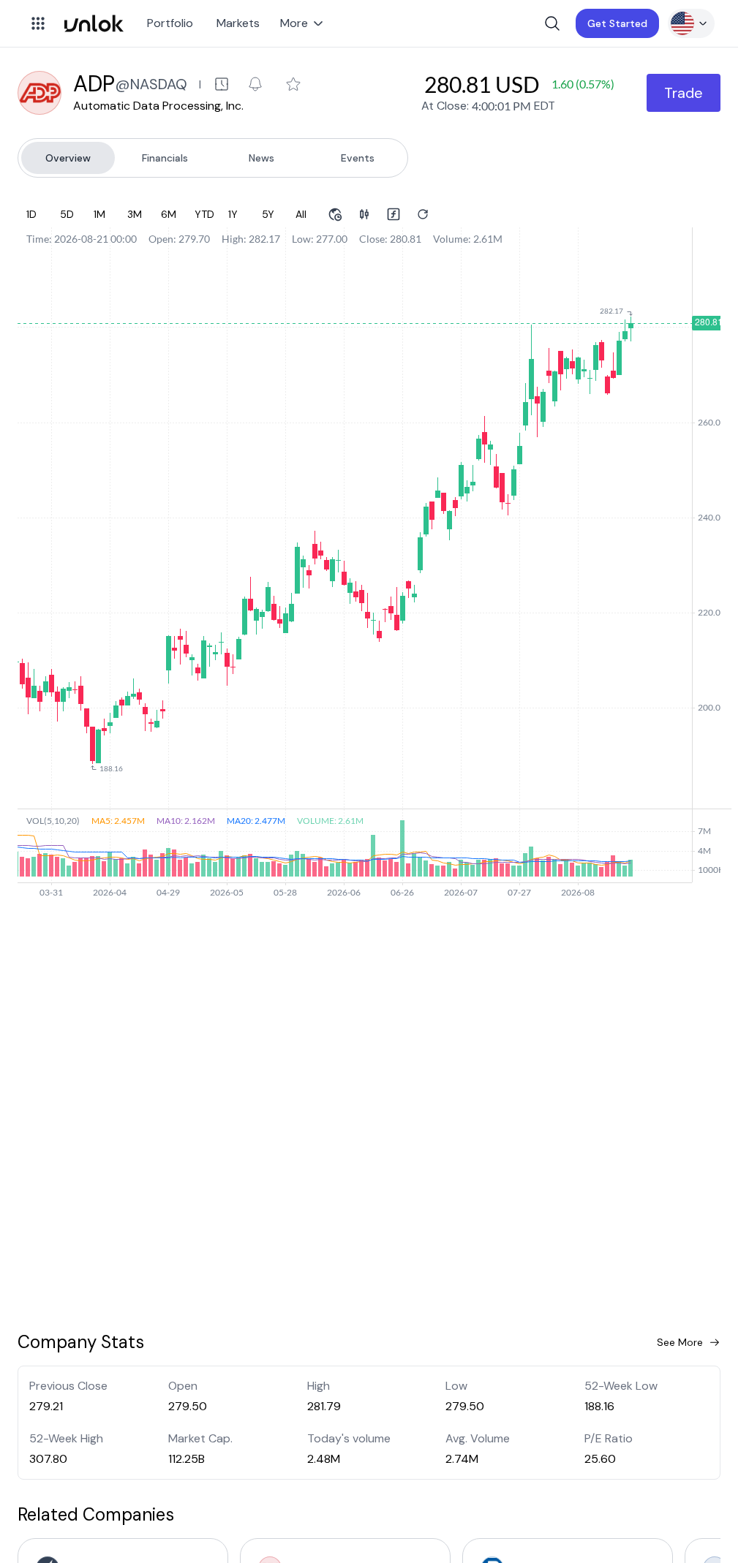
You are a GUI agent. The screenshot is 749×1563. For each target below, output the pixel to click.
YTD (204, 214)
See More (680, 1342)
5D (67, 214)
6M (168, 214)
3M (134, 214)
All (301, 214)
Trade (683, 92)
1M (99, 214)
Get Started (617, 23)
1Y (233, 214)
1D (31, 214)
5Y (268, 214)
